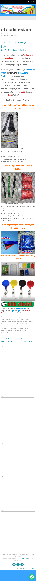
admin (4, 33)
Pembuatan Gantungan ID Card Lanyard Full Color (13, 330)
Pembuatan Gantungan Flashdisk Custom (15, 319)
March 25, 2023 (13, 33)
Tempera (25, 568)
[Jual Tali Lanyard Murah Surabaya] (31, 1)
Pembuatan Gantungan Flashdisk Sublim (15, 324)
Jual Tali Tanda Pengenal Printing (11, 317)
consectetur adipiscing (22, 558)
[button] (32, 577)
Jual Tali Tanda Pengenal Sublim (12, 23)
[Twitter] (33, 1)
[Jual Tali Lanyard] (28, 1)
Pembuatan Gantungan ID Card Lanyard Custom (16, 328)
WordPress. (31, 568)
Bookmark (5, 333)
